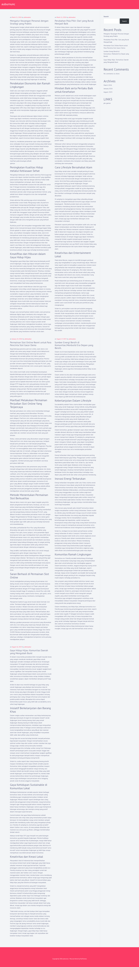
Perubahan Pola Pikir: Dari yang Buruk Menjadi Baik (74, 22)
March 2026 (108, 85)
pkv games (107, 103)
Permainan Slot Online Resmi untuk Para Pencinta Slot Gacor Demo (30, 344)
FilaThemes (83, 959)
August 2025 (108, 92)
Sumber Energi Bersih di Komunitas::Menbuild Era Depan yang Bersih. (74, 345)
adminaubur (27, 17)
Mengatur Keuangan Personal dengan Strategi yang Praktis (29, 22)
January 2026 (108, 89)
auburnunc (8, 4)
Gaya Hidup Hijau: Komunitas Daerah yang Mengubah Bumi (29, 652)
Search (106, 16)
